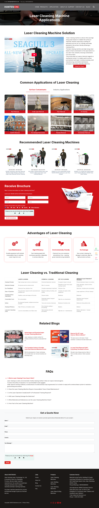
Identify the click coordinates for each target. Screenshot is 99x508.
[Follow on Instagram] (53, 503)
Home (36, 477)
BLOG (88, 7)
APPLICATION (54, 7)
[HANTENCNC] (12, 7)
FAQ (36, 488)
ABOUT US (63, 7)
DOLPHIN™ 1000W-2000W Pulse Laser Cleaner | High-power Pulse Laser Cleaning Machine (38, 173)
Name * (6, 420)
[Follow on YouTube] (60, 503)
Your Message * (8, 443)
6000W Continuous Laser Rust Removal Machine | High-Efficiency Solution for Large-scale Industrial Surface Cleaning (15, 173)
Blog (36, 483)
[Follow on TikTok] (55, 503)
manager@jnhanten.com (13, 1)
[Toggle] (6, 378)
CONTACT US (80, 7)
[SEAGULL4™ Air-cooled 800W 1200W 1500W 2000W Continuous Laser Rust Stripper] (61, 157)
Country (6, 437)
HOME (37, 7)
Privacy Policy (26, 502)
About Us (37, 480)
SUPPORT (71, 7)
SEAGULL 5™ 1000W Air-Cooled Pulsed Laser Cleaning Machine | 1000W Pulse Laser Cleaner (83, 173)
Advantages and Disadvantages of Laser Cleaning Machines (34, 333)
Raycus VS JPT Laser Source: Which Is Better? (78, 334)
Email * (6, 426)
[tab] (38, 89)
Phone (6, 431)
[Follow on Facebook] (51, 503)
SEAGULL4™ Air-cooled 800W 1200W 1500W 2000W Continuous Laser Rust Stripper (61, 173)
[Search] (93, 6)
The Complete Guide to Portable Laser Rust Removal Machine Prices (35, 348)
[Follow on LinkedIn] (58, 503)
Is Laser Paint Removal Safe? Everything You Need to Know (80, 348)
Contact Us (38, 486)
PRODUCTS (44, 7)
